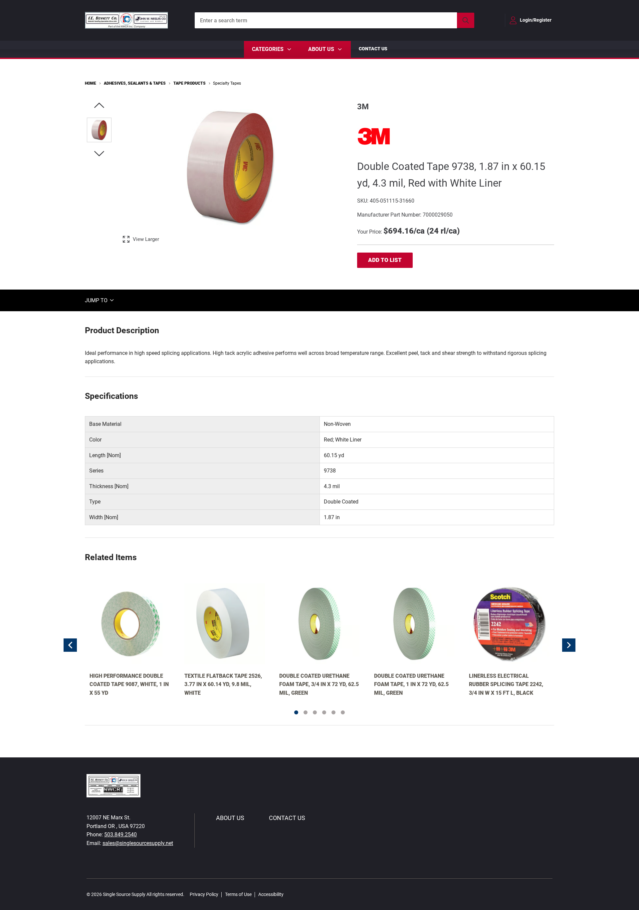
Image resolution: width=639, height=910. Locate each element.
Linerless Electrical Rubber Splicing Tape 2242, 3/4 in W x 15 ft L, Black (506, 684)
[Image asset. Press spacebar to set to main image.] (99, 130)
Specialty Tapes (227, 83)
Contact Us (373, 48)
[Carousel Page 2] (306, 712)
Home (90, 83)
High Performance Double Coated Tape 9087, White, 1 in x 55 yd (129, 684)
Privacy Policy (204, 894)
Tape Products (189, 83)
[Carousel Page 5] (333, 712)
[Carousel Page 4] (324, 712)
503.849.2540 (120, 834)
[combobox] (334, 20)
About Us (230, 817)
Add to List (385, 260)
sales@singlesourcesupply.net (138, 843)
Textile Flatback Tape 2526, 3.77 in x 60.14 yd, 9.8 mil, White (223, 684)
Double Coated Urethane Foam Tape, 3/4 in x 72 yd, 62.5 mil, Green (319, 684)
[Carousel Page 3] (315, 712)
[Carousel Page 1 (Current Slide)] (296, 712)
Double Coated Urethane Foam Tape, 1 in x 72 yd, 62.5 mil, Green (411, 684)
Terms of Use (238, 894)
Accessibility (271, 894)
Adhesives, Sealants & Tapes (135, 83)
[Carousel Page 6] (343, 712)
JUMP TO (97, 300)
